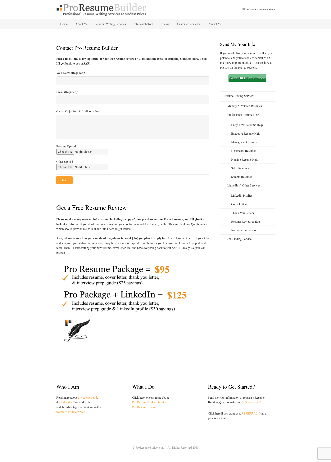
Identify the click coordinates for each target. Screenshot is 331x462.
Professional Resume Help (243, 115)
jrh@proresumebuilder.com (261, 9)
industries (66, 402)
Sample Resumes (241, 177)
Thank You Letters (242, 213)
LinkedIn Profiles (241, 195)
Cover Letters (239, 204)
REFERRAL (250, 413)
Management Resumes (245, 142)
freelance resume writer (70, 412)
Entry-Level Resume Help (247, 125)
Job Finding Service (239, 239)
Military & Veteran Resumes (244, 106)
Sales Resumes (240, 168)
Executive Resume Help (245, 133)
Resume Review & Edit (245, 221)
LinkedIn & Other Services (243, 185)
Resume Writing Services (239, 96)
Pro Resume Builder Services (150, 402)
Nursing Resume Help (244, 159)
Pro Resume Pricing (144, 407)
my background (87, 397)
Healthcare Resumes (243, 151)
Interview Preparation (244, 230)
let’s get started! (251, 402)
